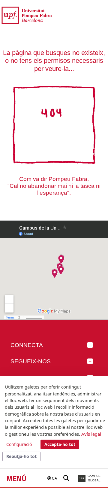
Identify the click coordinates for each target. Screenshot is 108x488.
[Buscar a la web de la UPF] (66, 478)
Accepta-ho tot (59, 444)
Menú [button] (16, 478)
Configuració (19, 444)
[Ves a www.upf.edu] (27, 14)
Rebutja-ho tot (21, 456)
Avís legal (91, 434)
